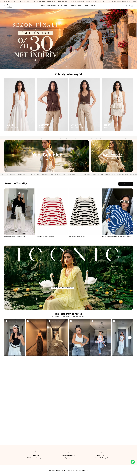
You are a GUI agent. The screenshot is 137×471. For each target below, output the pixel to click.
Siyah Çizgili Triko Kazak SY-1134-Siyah (77, 236)
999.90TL (6, 237)
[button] (66, 6)
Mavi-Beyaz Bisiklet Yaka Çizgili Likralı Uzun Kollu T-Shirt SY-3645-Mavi (116, 236)
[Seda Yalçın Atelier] (8, 6)
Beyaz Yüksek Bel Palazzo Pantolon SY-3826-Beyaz (14, 236)
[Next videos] (130, 337)
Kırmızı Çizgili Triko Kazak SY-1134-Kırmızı (45, 236)
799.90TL (39, 237)
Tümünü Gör (126, 184)
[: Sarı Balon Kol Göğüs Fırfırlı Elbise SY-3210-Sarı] (75, 290)
